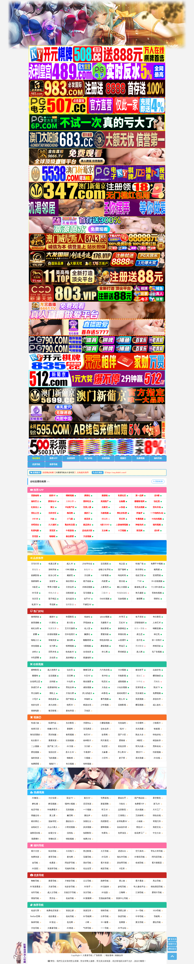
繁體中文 (172, 944)
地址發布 (109, 955)
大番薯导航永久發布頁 (65, 472)
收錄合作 (119, 955)
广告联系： (99, 955)
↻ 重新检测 (158, 481)
